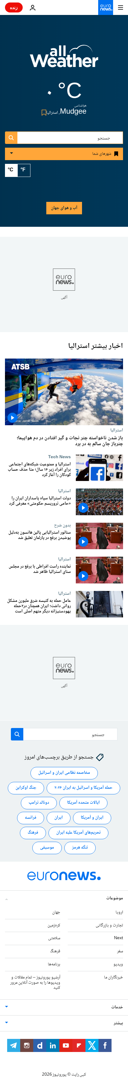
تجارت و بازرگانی (109, 925)
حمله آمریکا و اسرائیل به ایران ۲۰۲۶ (83, 788)
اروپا (119, 912)
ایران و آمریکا (92, 817)
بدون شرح (62, 525)
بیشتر (118, 1023)
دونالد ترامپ (39, 803)
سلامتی (54, 938)
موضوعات (114, 898)
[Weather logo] (64, 60)
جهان (56, 912)
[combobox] (64, 137)
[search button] (11, 137)
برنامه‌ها (54, 964)
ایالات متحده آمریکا (83, 803)
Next (118, 938)
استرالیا (116, 430)
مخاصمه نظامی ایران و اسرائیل (64, 773)
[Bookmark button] (42, 113)
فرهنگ (33, 832)
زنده (14, 7)
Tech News (59, 456)
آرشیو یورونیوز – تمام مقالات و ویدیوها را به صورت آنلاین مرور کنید (35, 983)
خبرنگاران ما (113, 977)
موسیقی (47, 847)
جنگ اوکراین (26, 788)
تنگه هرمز (80, 847)
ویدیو (118, 964)
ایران (58, 817)
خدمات (117, 1007)
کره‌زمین (54, 925)
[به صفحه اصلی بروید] (105, 7)
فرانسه (30, 817)
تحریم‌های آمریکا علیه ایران (78, 832)
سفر (120, 951)
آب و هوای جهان (64, 208)
